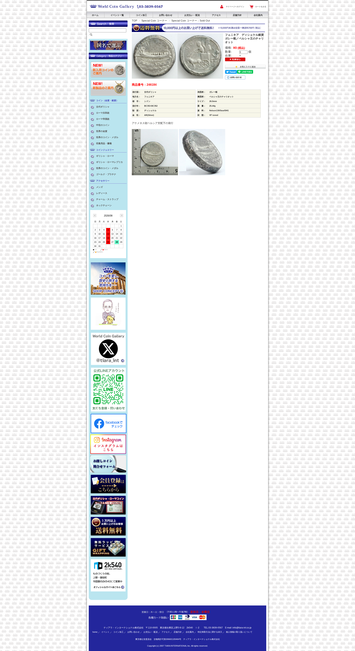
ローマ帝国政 (102, 119)
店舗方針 (237, 15)
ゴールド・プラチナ (106, 174)
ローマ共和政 (102, 113)
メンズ (99, 187)
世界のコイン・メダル (107, 137)
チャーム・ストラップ (107, 199)
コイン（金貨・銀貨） (107, 100)
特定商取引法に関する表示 (210, 632)
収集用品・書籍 (104, 143)
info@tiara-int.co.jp (242, 627)
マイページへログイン (235, 7)
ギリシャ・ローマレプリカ (109, 162)
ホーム (95, 15)
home (94, 632)
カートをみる (260, 7)
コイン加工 (141, 15)
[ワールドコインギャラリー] (112, 8)
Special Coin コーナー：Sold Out (190, 20)
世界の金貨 (101, 131)
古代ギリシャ (102, 106)
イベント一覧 (117, 15)
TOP (134, 20)
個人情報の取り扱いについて (239, 632)
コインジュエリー (105, 150)
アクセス (216, 15)
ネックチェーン (104, 205)
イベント (105, 632)
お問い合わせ (165, 15)
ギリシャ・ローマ (105, 156)
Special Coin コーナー (154, 20)
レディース (101, 193)
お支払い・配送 (192, 15)
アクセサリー (102, 180)
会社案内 (258, 15)
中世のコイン (102, 125)
